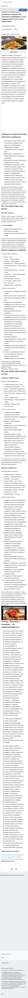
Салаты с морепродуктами (9, 857)
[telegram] (16, 869)
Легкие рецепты (7, 29)
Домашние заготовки (8, 26)
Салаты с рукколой (17, 855)
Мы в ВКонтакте (4, 6)
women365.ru (11, 968)
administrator (15, 34)
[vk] (12, 869)
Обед (15, 29)
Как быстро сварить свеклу (15, 859)
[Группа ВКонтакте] (14, 52)
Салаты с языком (6, 855)
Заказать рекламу (5, 962)
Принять (23, 10)
